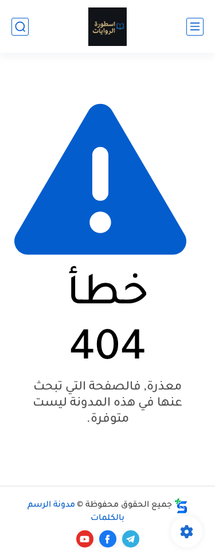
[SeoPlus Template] (181, 506)
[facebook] (107, 539)
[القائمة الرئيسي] (195, 27)
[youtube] (84, 539)
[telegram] (130, 539)
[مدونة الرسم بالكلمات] (107, 26)
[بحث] (20, 27)
